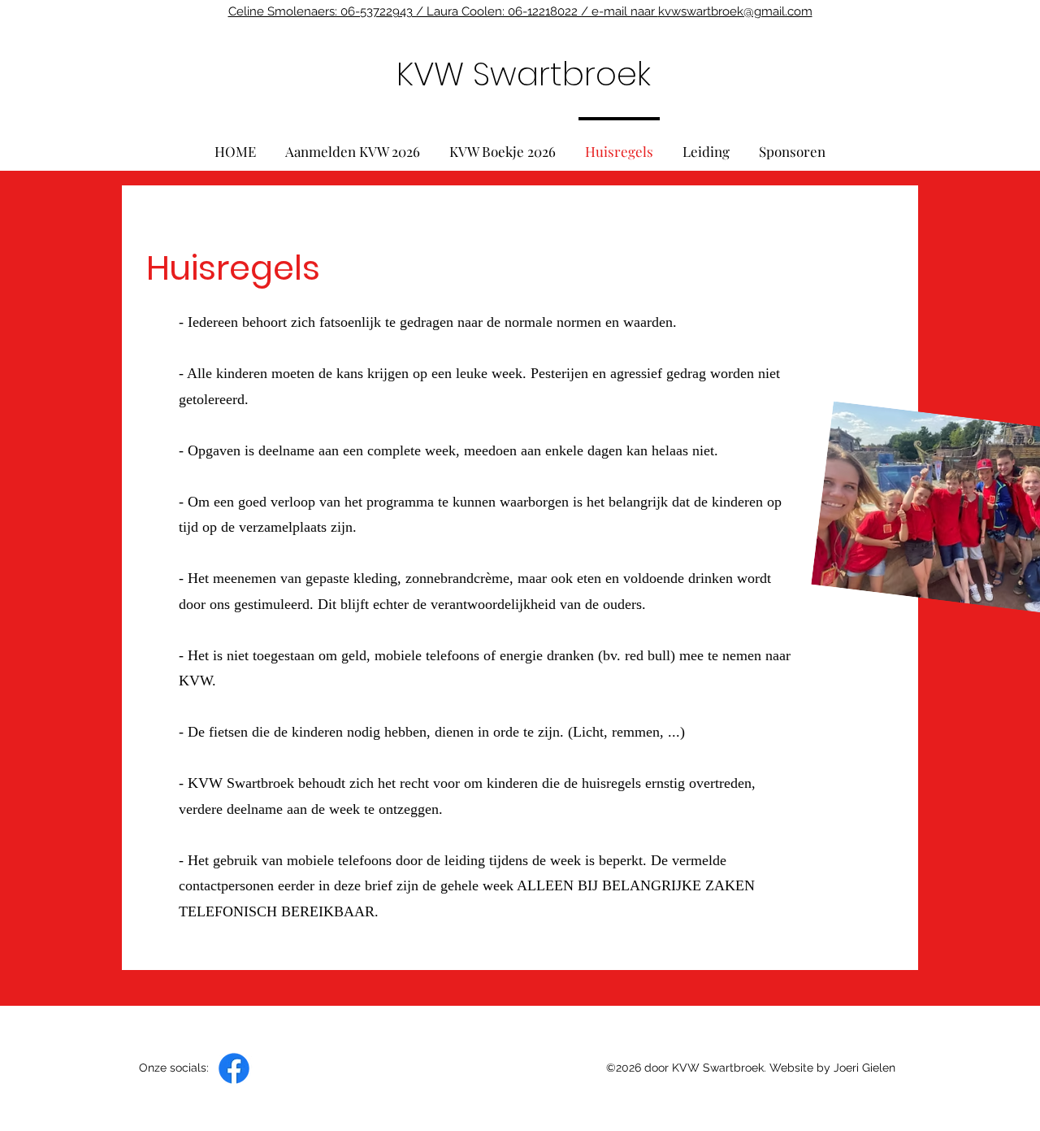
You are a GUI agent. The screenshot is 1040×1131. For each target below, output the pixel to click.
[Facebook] (234, 1068)
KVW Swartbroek (523, 74)
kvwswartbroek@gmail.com (735, 11)
